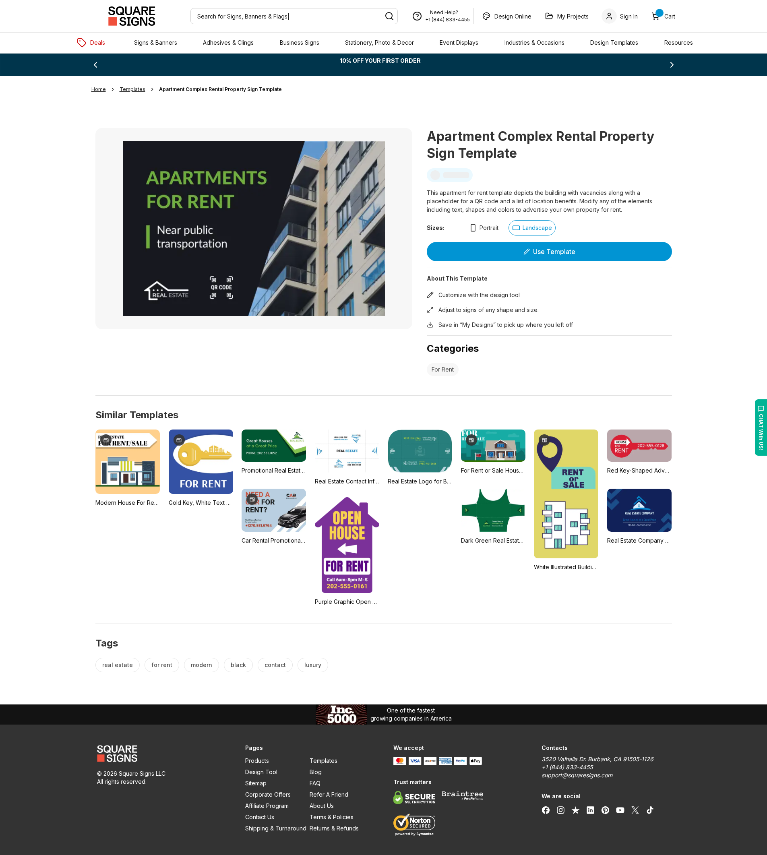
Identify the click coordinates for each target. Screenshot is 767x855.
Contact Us (259, 817)
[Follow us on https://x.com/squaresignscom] (635, 810)
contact (275, 664)
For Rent (443, 369)
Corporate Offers (268, 794)
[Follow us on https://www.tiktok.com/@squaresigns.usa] (650, 810)
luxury (312, 664)
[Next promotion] (672, 65)
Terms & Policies (332, 817)
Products (257, 760)
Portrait (489, 227)
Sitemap (256, 783)
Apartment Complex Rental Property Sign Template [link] (220, 89)
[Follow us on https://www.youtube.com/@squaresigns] (620, 810)
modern (201, 664)
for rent (161, 664)
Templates (323, 760)
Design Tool (261, 771)
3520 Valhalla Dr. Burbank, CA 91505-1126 (597, 759)
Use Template (554, 252)
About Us (322, 805)
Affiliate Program (267, 805)
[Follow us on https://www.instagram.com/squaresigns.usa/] (560, 810)
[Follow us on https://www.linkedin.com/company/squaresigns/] (590, 810)
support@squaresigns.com (577, 775)
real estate (117, 664)
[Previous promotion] (95, 65)
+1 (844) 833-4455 (447, 20)
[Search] (389, 16)
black (238, 664)
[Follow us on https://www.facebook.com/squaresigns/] (546, 810)
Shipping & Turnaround (275, 828)
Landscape (537, 227)
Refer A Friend (329, 794)
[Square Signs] (131, 16)
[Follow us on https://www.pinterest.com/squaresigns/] (605, 810)
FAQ (315, 783)
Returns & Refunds (334, 828)
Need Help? (444, 12)
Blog (316, 771)
